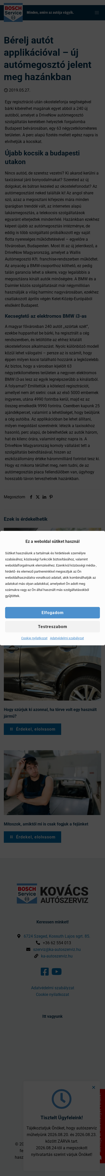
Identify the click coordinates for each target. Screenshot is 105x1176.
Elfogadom (53, 612)
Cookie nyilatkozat (34, 638)
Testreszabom (52, 626)
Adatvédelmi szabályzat (67, 638)
